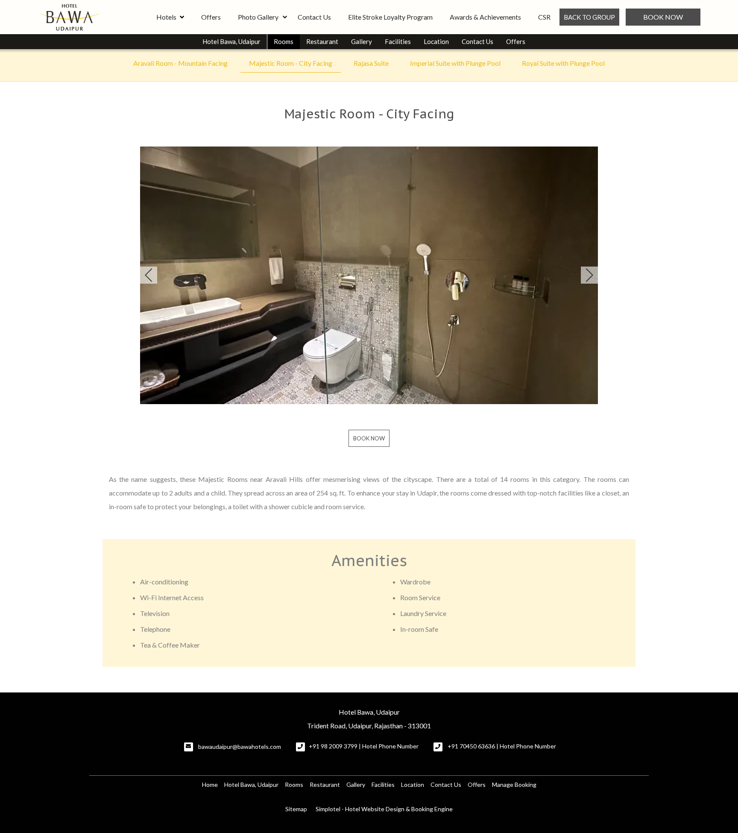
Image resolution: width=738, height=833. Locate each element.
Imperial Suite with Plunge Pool (455, 63)
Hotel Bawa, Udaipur (231, 41)
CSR (544, 17)
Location (436, 41)
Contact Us (314, 17)
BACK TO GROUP (589, 17)
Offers (211, 17)
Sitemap (296, 808)
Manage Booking (514, 784)
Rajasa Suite (371, 63)
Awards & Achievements (485, 17)
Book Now (663, 17)
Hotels (166, 17)
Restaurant (322, 41)
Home (210, 784)
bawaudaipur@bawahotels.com (239, 746)
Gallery (361, 41)
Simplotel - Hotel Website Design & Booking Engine (384, 808)
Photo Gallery (258, 17)
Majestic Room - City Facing (290, 63)
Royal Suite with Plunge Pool (563, 63)
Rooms (283, 41)
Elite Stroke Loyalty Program (390, 17)
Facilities (398, 41)
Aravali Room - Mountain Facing (180, 63)
